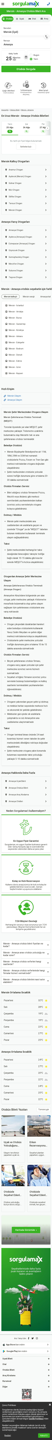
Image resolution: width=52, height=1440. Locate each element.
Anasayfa (4, 110)
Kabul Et (44, 1435)
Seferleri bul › (26, 147)
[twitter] (32, 1338)
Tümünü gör (43, 1109)
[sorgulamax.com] (26, 3)
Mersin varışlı (29, 296)
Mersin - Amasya (27, 110)
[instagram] (37, 1338)
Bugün (36, 55)
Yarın (36, 59)
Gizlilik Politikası (36, 1419)
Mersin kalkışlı (10, 296)
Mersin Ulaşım (14, 395)
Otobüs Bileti (14, 110)
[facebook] (28, 1338)
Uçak (21, 19)
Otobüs (9, 19)
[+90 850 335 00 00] (48, 4)
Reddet (7, 1435)
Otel (34, 19)
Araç (46, 19)
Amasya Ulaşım (14, 400)
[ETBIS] (27, 1395)
